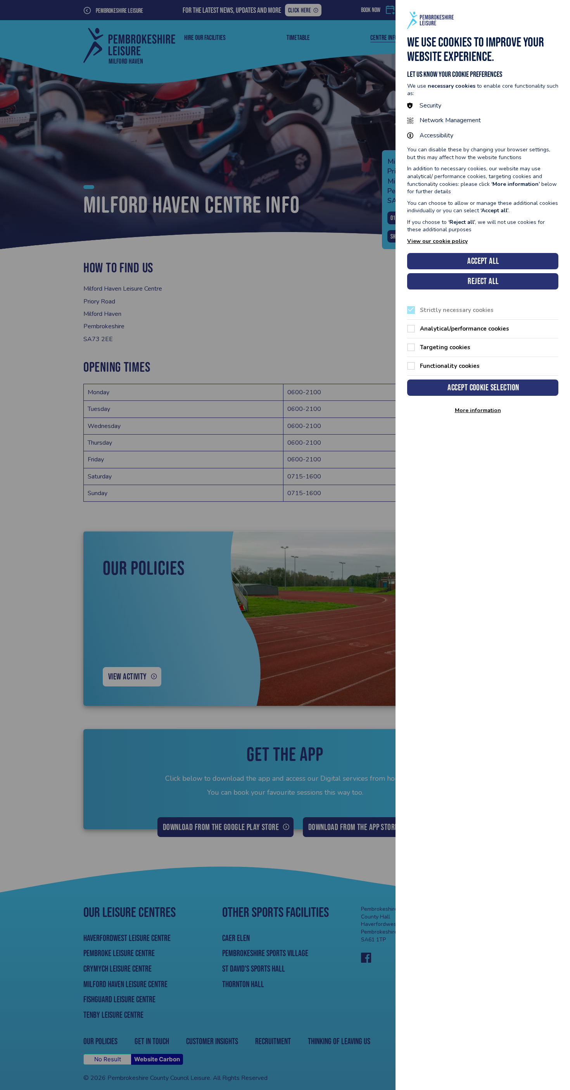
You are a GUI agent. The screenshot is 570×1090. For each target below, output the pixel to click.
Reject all (483, 281)
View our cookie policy (437, 241)
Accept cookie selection (483, 387)
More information (478, 410)
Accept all (483, 261)
